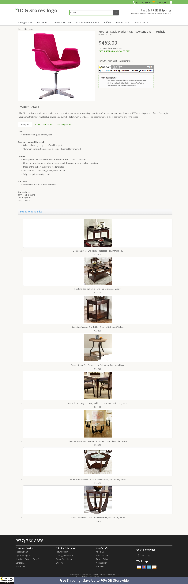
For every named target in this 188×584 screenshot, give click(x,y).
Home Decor (141, 22)
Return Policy (62, 551)
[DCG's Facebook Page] (138, 555)
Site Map (100, 566)
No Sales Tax (102, 555)
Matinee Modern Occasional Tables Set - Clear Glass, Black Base (98, 441)
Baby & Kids (122, 22)
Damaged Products (64, 555)
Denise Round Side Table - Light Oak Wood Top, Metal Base (98, 365)
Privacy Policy (102, 559)
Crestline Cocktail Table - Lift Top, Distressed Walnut (97, 289)
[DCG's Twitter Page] (143, 555)
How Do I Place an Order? (27, 559)
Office (107, 22)
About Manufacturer (44, 124)
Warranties (20, 566)
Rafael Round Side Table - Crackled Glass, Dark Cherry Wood (98, 517)
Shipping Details (64, 124)
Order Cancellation (64, 559)
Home (20, 29)
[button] (94, 580)
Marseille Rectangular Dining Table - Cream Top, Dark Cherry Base (98, 403)
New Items (28, 29)
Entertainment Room (87, 22)
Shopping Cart (22, 551)
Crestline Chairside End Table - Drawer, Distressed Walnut (98, 327)
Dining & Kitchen (62, 22)
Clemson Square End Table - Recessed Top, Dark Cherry (98, 250)
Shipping (59, 562)
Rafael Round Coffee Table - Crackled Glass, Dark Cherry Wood (98, 479)
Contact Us (20, 562)
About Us (100, 551)
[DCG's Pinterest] (149, 555)
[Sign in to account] (170, 2)
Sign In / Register (23, 555)
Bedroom (42, 22)
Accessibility (101, 562)
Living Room (25, 22)
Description (25, 124)
